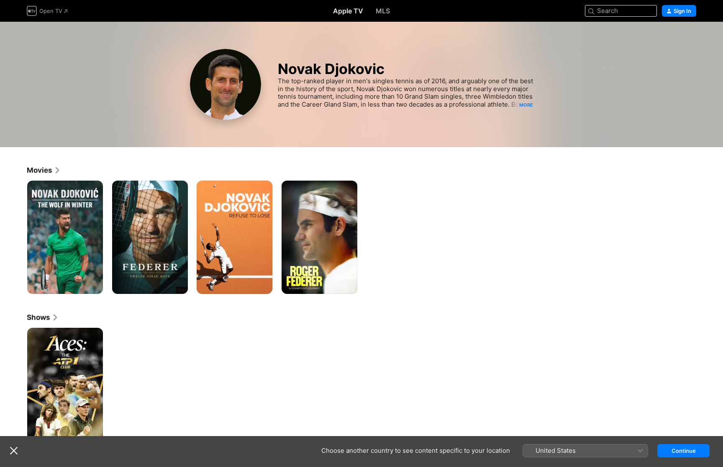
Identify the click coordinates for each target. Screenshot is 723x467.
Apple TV (348, 11)
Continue (684, 450)
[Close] (14, 450)
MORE (526, 105)
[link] (44, 170)
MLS (383, 11)
